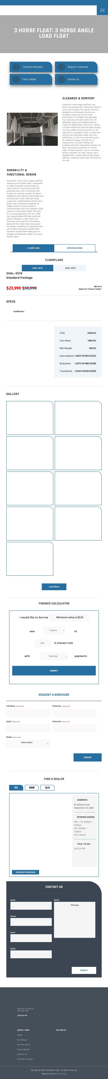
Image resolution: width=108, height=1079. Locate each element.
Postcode (61, 721)
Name (13, 900)
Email (13, 721)
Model (13, 737)
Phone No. (61, 706)
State (13, 948)
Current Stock (23, 1045)
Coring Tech (62, 1074)
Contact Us (73, 79)
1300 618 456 (22, 1015)
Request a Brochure (78, 67)
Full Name (15, 706)
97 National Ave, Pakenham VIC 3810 (84, 806)
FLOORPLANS (33, 248)
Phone (13, 916)
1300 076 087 (79, 848)
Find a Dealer (29, 79)
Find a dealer (23, 1049)
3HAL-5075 (70, 268)
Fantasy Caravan (25, 1059)
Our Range (22, 1040)
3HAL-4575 (37, 268)
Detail (56, 900)
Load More (54, 586)
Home (19, 1035)
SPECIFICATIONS (74, 248)
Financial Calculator (33, 67)
